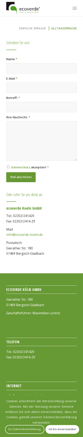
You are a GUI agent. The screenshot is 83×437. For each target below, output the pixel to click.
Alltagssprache (64, 28)
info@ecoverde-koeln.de (24, 234)
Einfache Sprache (32, 28)
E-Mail (12, 78)
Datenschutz (20, 167)
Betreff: (13, 98)
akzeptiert (30, 167)
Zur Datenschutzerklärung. (24, 429)
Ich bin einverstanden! (62, 429)
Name (11, 59)
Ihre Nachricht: (18, 117)
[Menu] (75, 8)
